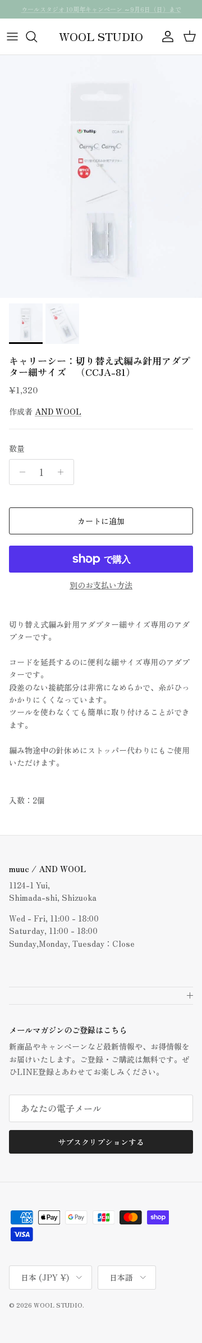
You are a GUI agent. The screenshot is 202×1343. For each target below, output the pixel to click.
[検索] (37, 36)
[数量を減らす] (19, 472)
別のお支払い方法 (101, 585)
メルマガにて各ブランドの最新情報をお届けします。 (101, 13)
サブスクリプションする (101, 1141)
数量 (17, 448)
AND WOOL (58, 411)
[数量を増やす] (64, 472)
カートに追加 (101, 521)
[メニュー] (12, 36)
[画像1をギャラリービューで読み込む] (101, 176)
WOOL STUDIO (58, 1304)
